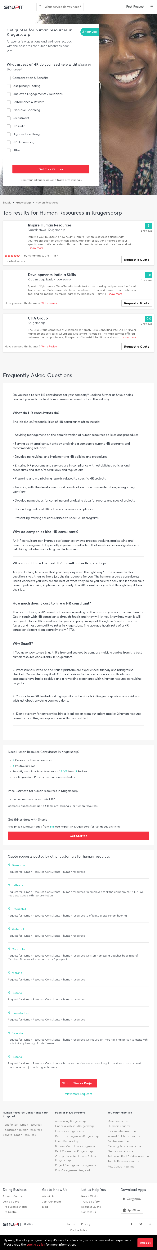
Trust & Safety (90, 1201)
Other (16, 150)
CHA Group (38, 318)
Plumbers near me (119, 1126)
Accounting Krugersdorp (70, 1121)
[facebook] (131, 1224)
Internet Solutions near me (124, 1136)
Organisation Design (26, 134)
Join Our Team (51, 1201)
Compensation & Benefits (30, 78)
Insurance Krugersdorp (69, 1131)
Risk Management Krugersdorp (74, 1170)
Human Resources (47, 202)
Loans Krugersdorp (67, 1141)
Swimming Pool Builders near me (128, 1156)
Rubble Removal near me (124, 1161)
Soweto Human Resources (19, 1134)
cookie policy (36, 1244)
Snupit (7, 202)
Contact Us (88, 1212)
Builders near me (118, 1141)
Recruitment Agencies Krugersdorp (77, 1136)
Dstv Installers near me (122, 1131)
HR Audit (18, 126)
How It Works (89, 1196)
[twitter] (141, 1224)
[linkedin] (150, 1224)
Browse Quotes (13, 1196)
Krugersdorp (23, 202)
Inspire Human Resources (50, 225)
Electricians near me (120, 1151)
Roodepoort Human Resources (22, 1130)
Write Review (49, 303)
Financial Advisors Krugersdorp (74, 1126)
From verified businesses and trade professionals (51, 180)
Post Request (135, 6)
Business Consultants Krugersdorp (76, 1146)
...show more (35, 248)
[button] (151, 7)
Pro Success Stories (15, 1206)
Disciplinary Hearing (26, 86)
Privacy (85, 1224)
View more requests (78, 1094)
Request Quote (91, 1206)
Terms (71, 1224)
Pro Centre (10, 1212)
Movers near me (118, 1121)
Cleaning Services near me (124, 1146)
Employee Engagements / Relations (37, 94)
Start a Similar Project (78, 1083)
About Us (48, 1196)
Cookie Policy (78, 1230)
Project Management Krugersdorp (76, 1165)
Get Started (78, 836)
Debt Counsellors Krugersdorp (74, 1151)
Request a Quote (136, 259)
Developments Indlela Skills (52, 275)
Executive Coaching (26, 110)
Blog (45, 1206)
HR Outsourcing (23, 142)
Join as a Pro (11, 1201)
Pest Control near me (121, 1166)
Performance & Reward (28, 102)
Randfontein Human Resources (22, 1124)
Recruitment (20, 118)
